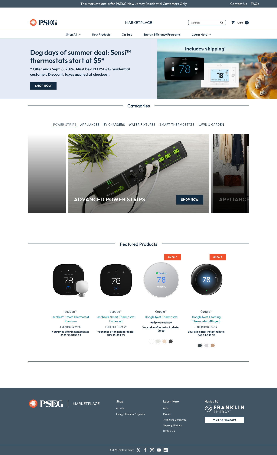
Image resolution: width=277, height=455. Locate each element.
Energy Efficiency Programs (130, 414)
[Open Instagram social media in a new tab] (152, 450)
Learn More (171, 401)
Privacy (167, 414)
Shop (119, 401)
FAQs (255, 4)
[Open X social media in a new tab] (138, 450)
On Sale (120, 408)
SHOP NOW (189, 200)
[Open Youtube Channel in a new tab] (159, 450)
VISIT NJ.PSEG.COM (224, 419)
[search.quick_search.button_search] (221, 22)
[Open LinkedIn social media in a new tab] (166, 450)
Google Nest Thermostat (161, 317)
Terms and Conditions (174, 419)
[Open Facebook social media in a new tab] (145, 450)
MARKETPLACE (86, 404)
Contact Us (238, 4)
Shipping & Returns (173, 425)
